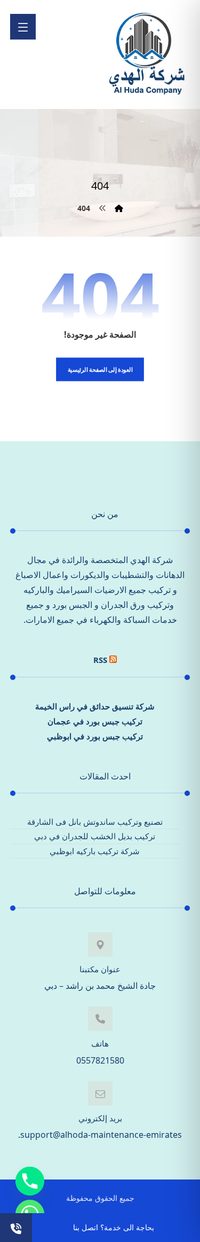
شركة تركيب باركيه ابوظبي (95, 851)
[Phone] (29, 1181)
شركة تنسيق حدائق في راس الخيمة (95, 706)
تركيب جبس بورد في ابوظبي (95, 736)
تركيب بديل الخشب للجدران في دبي (94, 836)
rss (100, 659)
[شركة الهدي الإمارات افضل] (146, 54)
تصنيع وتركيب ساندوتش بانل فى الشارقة (95, 821)
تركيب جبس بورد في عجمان (94, 721)
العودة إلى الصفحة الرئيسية (100, 369)
